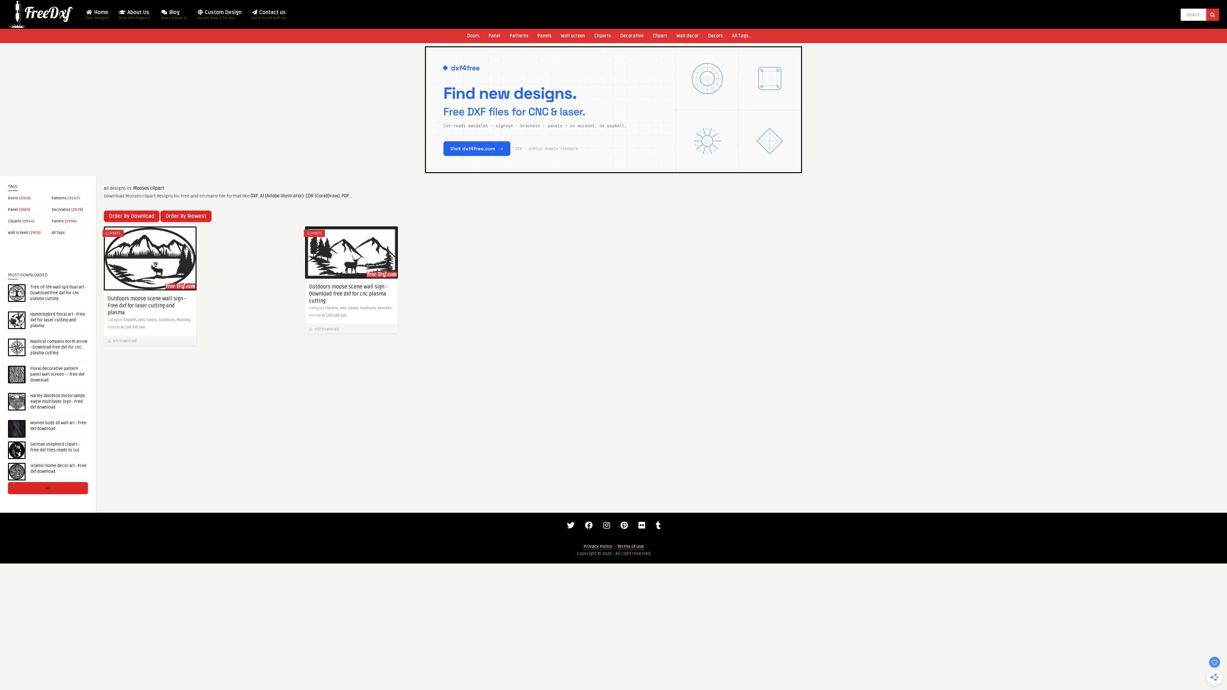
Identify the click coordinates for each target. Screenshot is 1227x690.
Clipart (660, 36)
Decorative (632, 36)
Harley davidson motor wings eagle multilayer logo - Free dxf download (57, 401)
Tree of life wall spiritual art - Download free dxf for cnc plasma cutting (58, 293)
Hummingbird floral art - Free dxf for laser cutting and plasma (57, 320)
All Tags (58, 232)
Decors (715, 36)
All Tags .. (742, 36)
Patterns (519, 36)
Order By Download (131, 216)
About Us (135, 14)
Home (97, 14)
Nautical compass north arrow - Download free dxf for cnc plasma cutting (58, 347)
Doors (473, 36)
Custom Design (219, 14)
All (48, 488)
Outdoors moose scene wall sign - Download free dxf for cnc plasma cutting (348, 294)
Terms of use (630, 546)
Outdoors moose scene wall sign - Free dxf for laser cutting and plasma (147, 305)
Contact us (268, 14)
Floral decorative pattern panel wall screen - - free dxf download (57, 374)
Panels (544, 36)
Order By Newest (186, 216)
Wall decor (687, 36)
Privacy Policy (597, 546)
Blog (174, 14)
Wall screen (573, 36)
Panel (494, 36)
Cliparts (602, 36)
